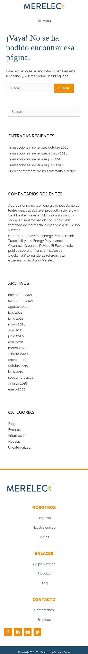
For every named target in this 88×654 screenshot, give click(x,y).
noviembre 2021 (20, 295)
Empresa (44, 518)
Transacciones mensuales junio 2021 (35, 165)
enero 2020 (16, 360)
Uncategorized (19, 447)
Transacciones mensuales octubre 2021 (38, 147)
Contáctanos (44, 610)
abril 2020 (15, 342)
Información (17, 436)
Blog (11, 424)
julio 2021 (15, 312)
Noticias (14, 441)
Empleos (44, 620)
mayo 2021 (16, 324)
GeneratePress (61, 652)
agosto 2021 (17, 307)
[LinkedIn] (18, 632)
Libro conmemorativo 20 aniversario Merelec (42, 171)
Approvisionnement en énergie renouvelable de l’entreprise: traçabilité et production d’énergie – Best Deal (43, 210)
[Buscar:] (30, 88)
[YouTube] (28, 632)
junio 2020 (16, 336)
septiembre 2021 (20, 301)
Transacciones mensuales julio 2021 (35, 159)
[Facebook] (8, 632)
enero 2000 (17, 389)
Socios (44, 537)
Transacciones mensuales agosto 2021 (37, 153)
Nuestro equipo (44, 527)
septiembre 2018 (21, 377)
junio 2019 (15, 372)
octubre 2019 (18, 366)
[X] (37, 632)
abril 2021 (15, 330)
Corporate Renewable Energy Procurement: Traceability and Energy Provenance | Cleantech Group (41, 241)
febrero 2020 (18, 354)
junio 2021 (15, 318)
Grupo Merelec (44, 564)
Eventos (14, 430)
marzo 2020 (17, 348)
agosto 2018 (17, 383)
